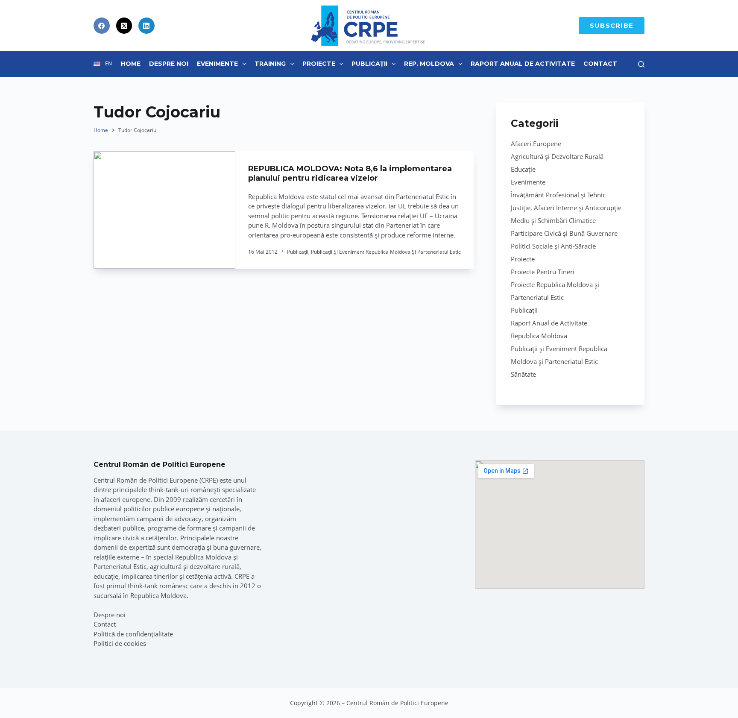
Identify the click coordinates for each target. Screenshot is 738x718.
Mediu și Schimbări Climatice (553, 220)
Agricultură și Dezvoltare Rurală (557, 156)
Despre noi (110, 614)
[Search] (641, 64)
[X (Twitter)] (124, 26)
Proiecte (318, 63)
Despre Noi (168, 63)
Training (270, 63)
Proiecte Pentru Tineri (542, 271)
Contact (600, 63)
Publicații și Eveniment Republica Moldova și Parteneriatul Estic (386, 251)
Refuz (102, 691)
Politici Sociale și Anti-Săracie (553, 246)
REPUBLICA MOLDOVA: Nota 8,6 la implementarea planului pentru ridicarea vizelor (350, 173)
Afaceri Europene (536, 143)
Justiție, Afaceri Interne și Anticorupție (566, 207)
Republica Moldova (539, 335)
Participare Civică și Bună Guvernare (564, 233)
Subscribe (611, 25)
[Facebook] (102, 26)
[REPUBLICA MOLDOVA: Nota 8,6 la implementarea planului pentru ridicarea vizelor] (164, 210)
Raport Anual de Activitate (523, 63)
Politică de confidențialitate (133, 634)
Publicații (369, 63)
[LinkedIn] (146, 26)
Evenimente (217, 63)
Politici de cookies (120, 643)
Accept (49, 691)
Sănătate (523, 374)
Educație (523, 169)
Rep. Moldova (429, 63)
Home (131, 63)
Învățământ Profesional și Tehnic (558, 194)
